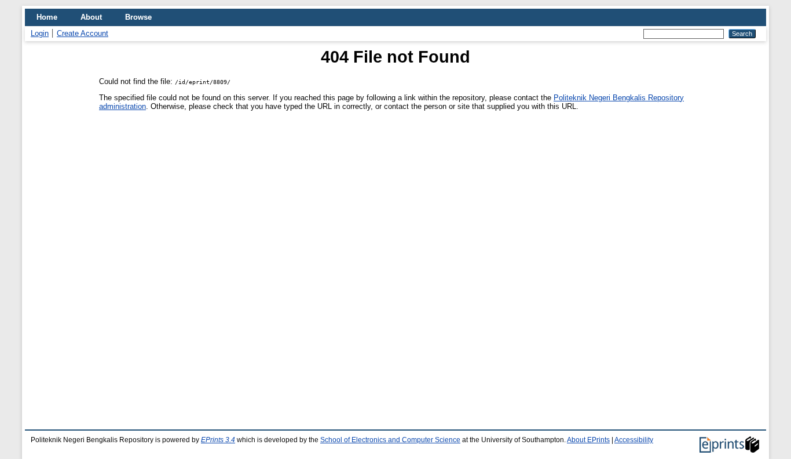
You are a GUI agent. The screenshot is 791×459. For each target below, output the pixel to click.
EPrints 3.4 (218, 439)
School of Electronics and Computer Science (390, 439)
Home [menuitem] (46, 17)
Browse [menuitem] (138, 17)
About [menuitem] (91, 17)
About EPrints (588, 439)
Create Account (82, 33)
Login (40, 33)
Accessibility (633, 439)
